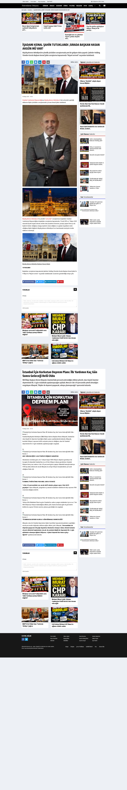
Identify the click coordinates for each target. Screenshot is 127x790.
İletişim (72, 646)
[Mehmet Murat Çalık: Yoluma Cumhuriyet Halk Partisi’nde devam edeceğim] (64, 323)
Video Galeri (66, 636)
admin (76, 62)
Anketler (52, 640)
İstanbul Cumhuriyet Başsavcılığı (32, 100)
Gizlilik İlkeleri (89, 646)
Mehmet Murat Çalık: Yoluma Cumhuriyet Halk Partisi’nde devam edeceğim (64, 338)
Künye (66, 646)
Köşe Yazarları (53, 638)
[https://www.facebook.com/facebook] (23, 639)
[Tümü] (94, 5)
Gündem (30, 10)
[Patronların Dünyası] (30, 5)
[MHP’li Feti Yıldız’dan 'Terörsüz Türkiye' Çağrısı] (35, 351)
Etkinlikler (66, 640)
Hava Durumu (82, 636)
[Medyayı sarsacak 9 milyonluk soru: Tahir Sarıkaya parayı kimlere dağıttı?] (35, 321)
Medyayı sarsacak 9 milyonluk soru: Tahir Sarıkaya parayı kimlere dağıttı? (34, 332)
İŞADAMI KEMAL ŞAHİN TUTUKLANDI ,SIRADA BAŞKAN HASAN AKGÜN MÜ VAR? (52, 10)
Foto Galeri (53, 636)
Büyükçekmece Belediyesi (52, 100)
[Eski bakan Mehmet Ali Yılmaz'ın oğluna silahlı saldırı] (64, 351)
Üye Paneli (49, 1)
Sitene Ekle (101, 646)
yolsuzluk (48, 219)
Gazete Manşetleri (83, 638)
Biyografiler (66, 638)
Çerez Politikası (80, 646)
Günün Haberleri (96, 636)
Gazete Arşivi (82, 640)
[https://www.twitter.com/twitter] (26, 639)
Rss (96, 646)
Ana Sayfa (24, 10)
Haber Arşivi (95, 638)
